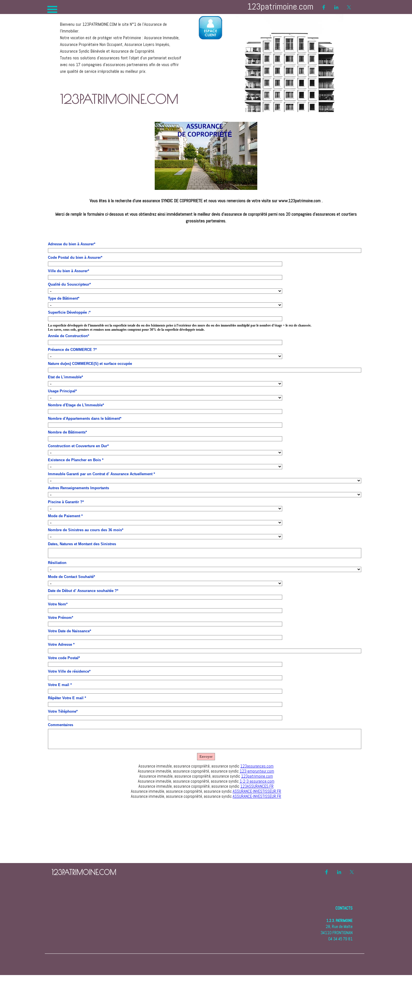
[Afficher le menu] (52, 9)
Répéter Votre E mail (67, 698)
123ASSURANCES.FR (257, 786)
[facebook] (324, 7)
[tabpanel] (121, 44)
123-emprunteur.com (257, 771)
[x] (349, 7)
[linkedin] (336, 7)
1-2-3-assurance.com (257, 781)
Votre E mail (60, 685)
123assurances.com (257, 766)
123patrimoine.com (257, 776)
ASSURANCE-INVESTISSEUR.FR (257, 791)
